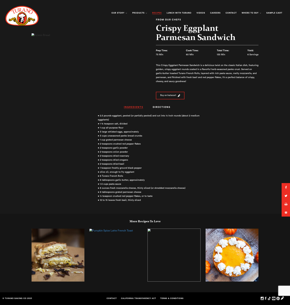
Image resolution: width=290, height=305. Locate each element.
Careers (215, 13)
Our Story (118, 13)
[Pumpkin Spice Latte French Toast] (111, 230)
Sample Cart (274, 13)
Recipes (157, 13)
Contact (231, 13)
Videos (201, 13)
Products (138, 13)
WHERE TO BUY (250, 13)
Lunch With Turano (179, 13)
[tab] (133, 108)
